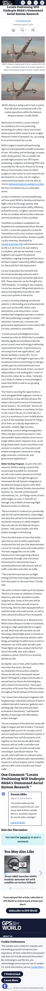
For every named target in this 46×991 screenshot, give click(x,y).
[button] (40, 873)
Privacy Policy (9, 988)
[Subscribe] (23, 3)
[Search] (29, 3)
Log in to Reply (18, 822)
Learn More (11, 980)
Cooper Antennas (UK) (12, 244)
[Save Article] (13, 30)
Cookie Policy (37, 967)
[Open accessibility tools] (4, 986)
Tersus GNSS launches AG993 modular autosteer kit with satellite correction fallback (20, 879)
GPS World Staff (24, 21)
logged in (25, 837)
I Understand (12, 974)
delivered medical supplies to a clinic (26, 184)
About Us (8, 936)
